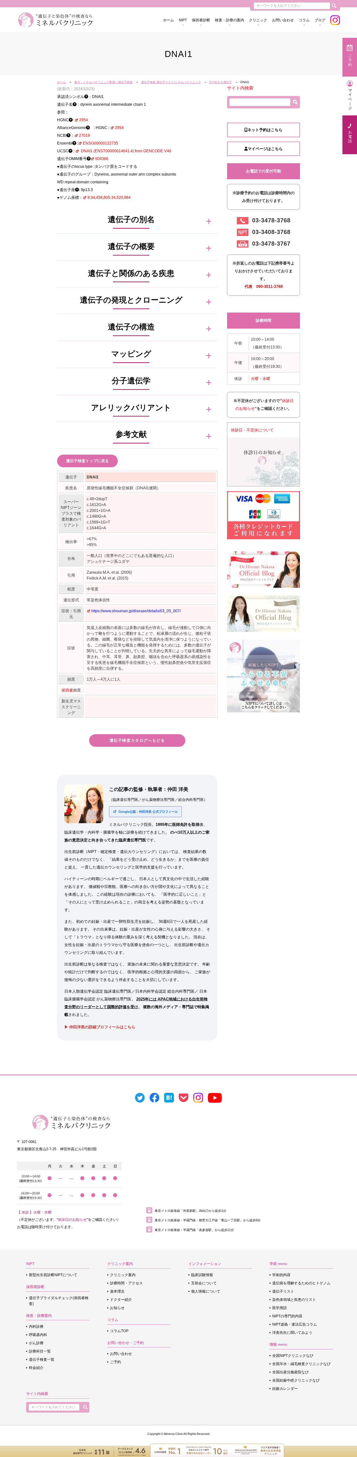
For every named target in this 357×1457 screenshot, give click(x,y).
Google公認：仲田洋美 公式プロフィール (148, 811)
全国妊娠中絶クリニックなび (296, 1380)
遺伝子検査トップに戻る (87, 461)
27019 (84, 135)
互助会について (204, 1283)
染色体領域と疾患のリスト (294, 1299)
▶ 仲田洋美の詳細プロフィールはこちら (99, 1027)
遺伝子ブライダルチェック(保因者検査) (58, 1301)
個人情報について (205, 1291)
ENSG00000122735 (100, 143)
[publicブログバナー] (263, 569)
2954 (83, 120)
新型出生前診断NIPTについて (53, 1275)
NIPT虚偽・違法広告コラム (294, 1324)
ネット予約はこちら (264, 130)
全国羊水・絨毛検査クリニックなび (301, 1364)
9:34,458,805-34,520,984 (109, 197)
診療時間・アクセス (126, 1283)
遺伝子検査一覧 (41, 1359)
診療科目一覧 (40, 1351)
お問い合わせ (283, 20)
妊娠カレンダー (285, 1388)
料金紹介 (36, 1368)
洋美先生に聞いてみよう (292, 1332)
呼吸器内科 (38, 1335)
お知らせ (117, 1308)
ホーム (168, 20)
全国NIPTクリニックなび (292, 1355)
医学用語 (279, 1308)
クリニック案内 (123, 1275)
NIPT (183, 20)
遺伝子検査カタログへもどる (137, 740)
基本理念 (117, 1291)
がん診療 (36, 1343)
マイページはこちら (265, 149)
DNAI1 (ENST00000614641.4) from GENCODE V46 (125, 151)
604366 (101, 159)
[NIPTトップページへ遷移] (263, 676)
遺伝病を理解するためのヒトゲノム (301, 1283)
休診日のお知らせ (72, 1219)
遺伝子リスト (283, 1291)
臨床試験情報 (202, 1275)
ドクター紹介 (121, 1299)
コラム (304, 20)
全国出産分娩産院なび (290, 1372)
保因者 (67, 690)
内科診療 (36, 1326)
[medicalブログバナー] (263, 613)
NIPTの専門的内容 (287, 1316)
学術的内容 (281, 1275)
